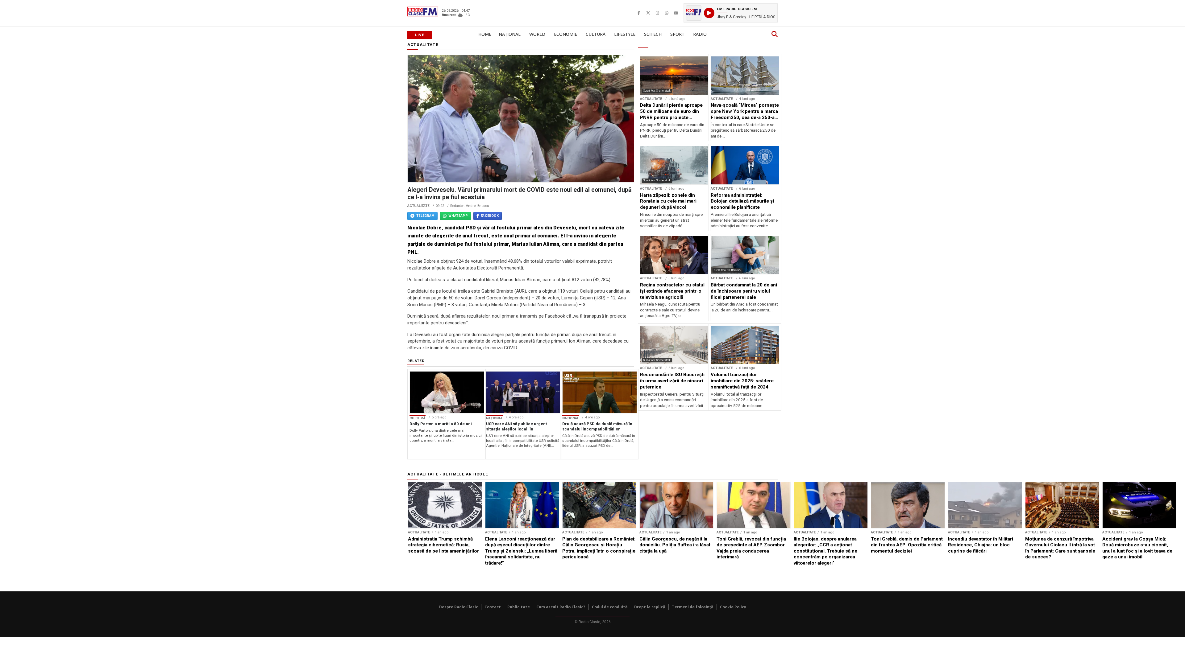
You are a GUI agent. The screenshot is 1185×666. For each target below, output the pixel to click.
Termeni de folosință (692, 607)
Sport (677, 34)
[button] (731, 13)
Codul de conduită (610, 607)
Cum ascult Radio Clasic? (560, 607)
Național (510, 34)
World (537, 34)
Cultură (595, 34)
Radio (700, 34)
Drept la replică (649, 607)
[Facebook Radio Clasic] (638, 13)
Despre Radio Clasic (458, 607)
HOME (484, 34)
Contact (492, 607)
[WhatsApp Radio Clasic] (666, 13)
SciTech (653, 34)
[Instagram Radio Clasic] (657, 13)
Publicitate (518, 607)
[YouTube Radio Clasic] (675, 13)
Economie (565, 34)
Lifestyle (624, 34)
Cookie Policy (733, 607)
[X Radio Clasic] (648, 13)
